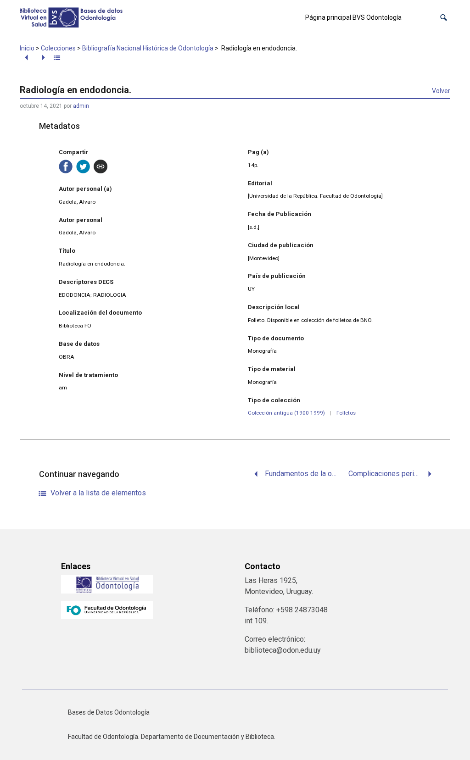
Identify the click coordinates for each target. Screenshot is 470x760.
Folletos (346, 413)
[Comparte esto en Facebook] (66, 166)
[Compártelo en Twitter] (83, 166)
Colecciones (58, 48)
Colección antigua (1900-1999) (286, 413)
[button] (443, 18)
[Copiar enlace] (100, 166)
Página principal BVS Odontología (353, 17)
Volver (441, 90)
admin (81, 106)
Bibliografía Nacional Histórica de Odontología (147, 48)
